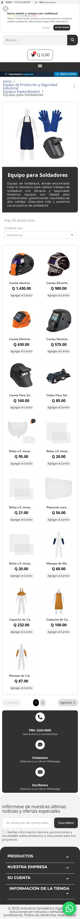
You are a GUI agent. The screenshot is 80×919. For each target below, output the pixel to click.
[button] (5, 8)
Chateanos (40, 758)
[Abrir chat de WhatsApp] (69, 908)
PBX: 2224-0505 (40, 730)
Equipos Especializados (21, 91)
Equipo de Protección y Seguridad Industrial (30, 86)
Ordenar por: (13, 228)
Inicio (7, 81)
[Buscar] (72, 40)
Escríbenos (40, 785)
